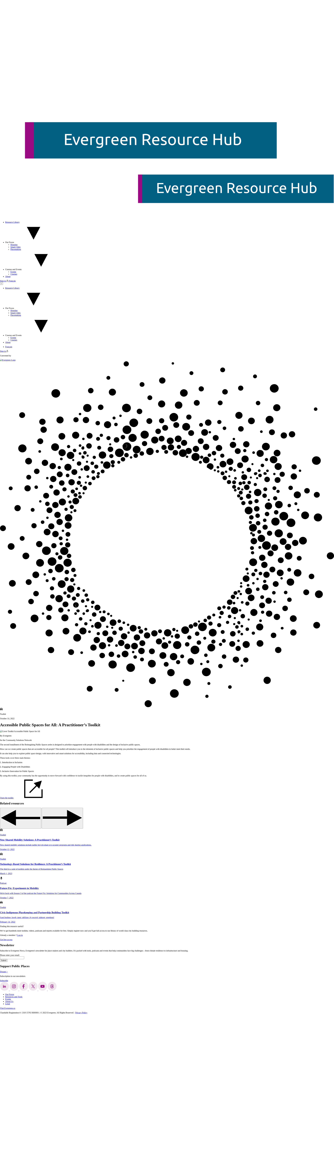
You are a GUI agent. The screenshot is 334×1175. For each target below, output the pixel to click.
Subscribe (4, 980)
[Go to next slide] (62, 818)
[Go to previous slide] (20, 818)
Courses (13, 274)
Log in (20, 935)
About (7, 276)
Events (13, 272)
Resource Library (12, 222)
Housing (13, 245)
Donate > (4, 972)
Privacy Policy (81, 1013)
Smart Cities (15, 247)
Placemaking (15, 249)
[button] (1, 283)
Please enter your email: (10, 955)
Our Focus (9, 242)
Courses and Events (13, 269)
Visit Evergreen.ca (7, 1008)
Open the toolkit (7, 798)
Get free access (6, 940)
